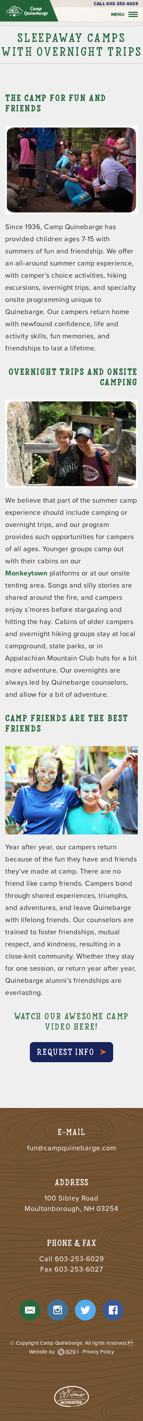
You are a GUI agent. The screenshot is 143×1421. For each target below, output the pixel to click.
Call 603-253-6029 (116, 4)
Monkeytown (27, 573)
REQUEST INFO (65, 1052)
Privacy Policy (98, 1352)
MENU (118, 14)
